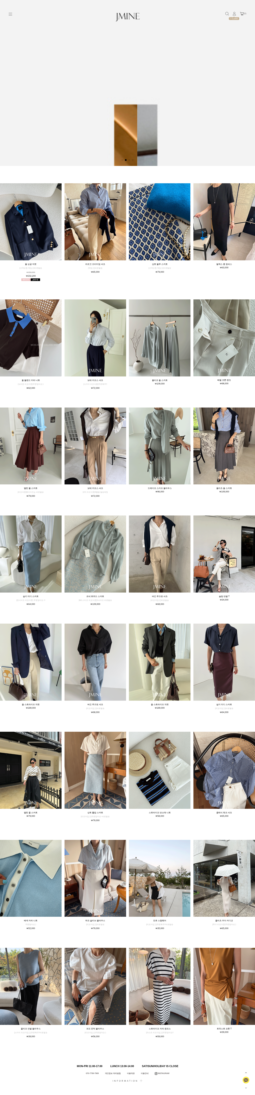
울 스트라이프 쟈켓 (31, 704)
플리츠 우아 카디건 (224, 920)
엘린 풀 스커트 (30, 488)
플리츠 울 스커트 (160, 380)
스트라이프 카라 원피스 (160, 1028)
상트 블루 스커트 (160, 264)
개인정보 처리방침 (113, 1073)
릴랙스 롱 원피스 (224, 264)
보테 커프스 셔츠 (95, 380)
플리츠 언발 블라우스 (31, 1028)
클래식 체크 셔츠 (224, 812)
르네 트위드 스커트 (95, 596)
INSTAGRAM (163, 1073)
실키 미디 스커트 (31, 596)
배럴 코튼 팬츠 (224, 380)
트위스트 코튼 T (224, 1028)
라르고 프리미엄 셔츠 (95, 264)
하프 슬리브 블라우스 (95, 920)
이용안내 (144, 1073)
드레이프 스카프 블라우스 (160, 488)
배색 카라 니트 (30, 920)
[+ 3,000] (234, 13)
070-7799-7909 (92, 1073)
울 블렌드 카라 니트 (31, 380)
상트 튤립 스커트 (95, 812)
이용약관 (131, 1073)
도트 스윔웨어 (159, 920)
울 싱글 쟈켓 (30, 264)
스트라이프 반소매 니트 (160, 812)
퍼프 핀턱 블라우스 (95, 1028)
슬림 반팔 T (224, 596)
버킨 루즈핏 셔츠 (160, 596)
